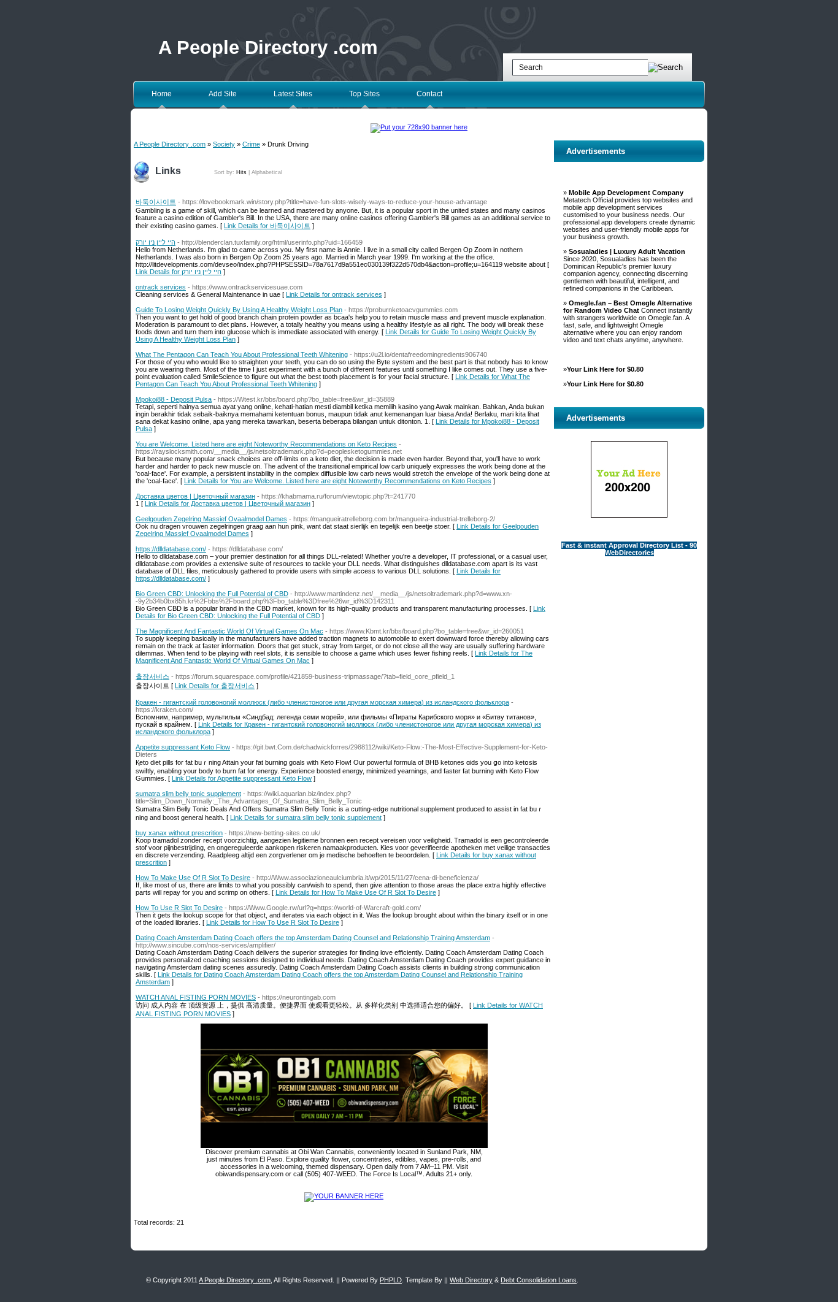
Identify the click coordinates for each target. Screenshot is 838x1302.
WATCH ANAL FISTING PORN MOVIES (196, 997)
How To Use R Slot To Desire (179, 907)
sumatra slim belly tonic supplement (188, 793)
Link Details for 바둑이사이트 (267, 225)
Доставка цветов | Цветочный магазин (195, 496)
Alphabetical (267, 172)
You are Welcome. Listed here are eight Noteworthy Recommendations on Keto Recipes (266, 444)
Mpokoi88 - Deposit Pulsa (174, 399)
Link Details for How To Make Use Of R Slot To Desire (355, 892)
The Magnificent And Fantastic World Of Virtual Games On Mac (229, 631)
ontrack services (161, 287)
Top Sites (364, 94)
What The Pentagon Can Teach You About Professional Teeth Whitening (242, 354)
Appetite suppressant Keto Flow (183, 747)
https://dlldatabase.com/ (171, 549)
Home (162, 94)
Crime (251, 144)
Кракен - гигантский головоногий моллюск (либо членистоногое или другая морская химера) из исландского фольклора (322, 702)
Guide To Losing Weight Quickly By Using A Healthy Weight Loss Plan (239, 309)
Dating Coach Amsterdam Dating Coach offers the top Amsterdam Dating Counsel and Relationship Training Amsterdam (313, 937)
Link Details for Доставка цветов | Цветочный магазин (227, 503)
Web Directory (471, 1280)
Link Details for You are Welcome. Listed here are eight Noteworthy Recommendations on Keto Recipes (337, 480)
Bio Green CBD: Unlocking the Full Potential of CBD (212, 593)
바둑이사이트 (156, 201)
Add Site (223, 94)
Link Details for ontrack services (334, 294)
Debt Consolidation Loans (539, 1280)
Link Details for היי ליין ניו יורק (178, 271)
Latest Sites (293, 94)
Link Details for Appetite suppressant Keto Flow (242, 778)
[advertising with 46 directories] (343, 1196)
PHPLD (391, 1280)
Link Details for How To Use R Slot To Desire (272, 922)
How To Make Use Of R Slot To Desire (193, 877)
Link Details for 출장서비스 (215, 685)
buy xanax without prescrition (179, 833)
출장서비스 (152, 676)
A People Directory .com (268, 47)
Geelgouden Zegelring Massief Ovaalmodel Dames (211, 519)
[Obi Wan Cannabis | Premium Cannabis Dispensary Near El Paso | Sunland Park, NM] (344, 1145)
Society (224, 144)
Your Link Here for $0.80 (605, 369)
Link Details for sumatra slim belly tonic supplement (306, 817)
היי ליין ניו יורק (155, 242)
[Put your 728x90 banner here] (419, 127)
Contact (429, 94)
